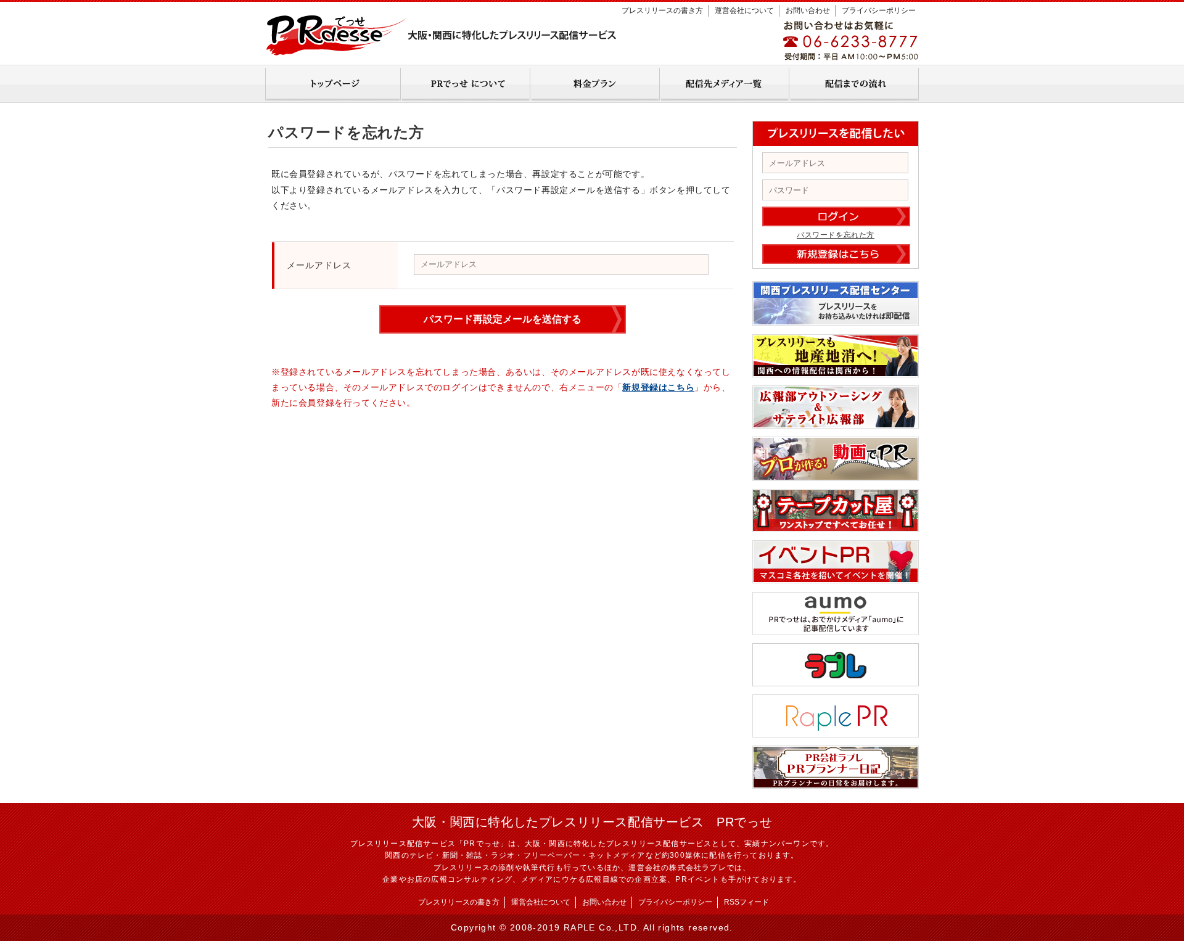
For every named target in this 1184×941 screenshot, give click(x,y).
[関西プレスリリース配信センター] (835, 321)
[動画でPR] (835, 476)
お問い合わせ (808, 10)
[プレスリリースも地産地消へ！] (835, 373)
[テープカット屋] (835, 528)
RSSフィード (746, 902)
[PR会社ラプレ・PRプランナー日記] (835, 784)
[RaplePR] (835, 733)
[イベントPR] (835, 579)
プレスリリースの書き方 (662, 10)
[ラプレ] (835, 682)
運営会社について (744, 10)
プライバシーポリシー (879, 10)
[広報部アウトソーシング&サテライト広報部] (835, 424)
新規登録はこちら (658, 387)
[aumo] (835, 631)
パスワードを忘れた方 (835, 235)
